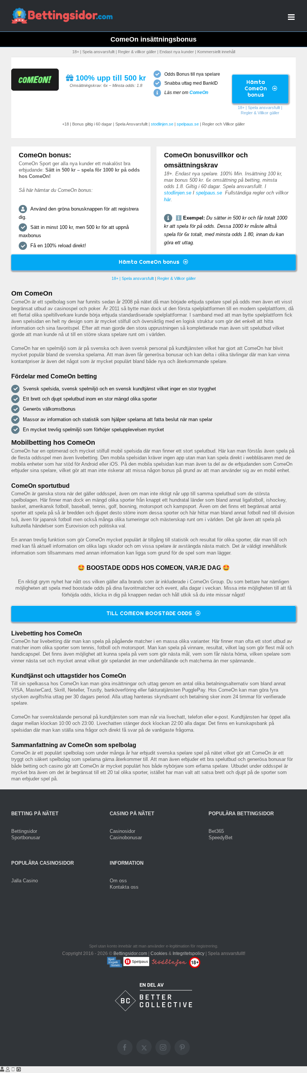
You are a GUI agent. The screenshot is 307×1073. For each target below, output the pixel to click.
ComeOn (198, 92)
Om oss (118, 880)
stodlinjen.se (162, 124)
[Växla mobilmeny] (292, 17)
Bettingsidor (24, 831)
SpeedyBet (220, 837)
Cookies (159, 953)
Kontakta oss (124, 887)
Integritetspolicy (188, 953)
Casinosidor (122, 831)
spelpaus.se (188, 124)
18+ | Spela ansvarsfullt (259, 107)
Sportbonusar (25, 837)
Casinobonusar (126, 837)
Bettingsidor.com (130, 953)
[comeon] (35, 71)
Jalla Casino (24, 880)
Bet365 (216, 831)
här (167, 199)
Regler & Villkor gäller (260, 113)
